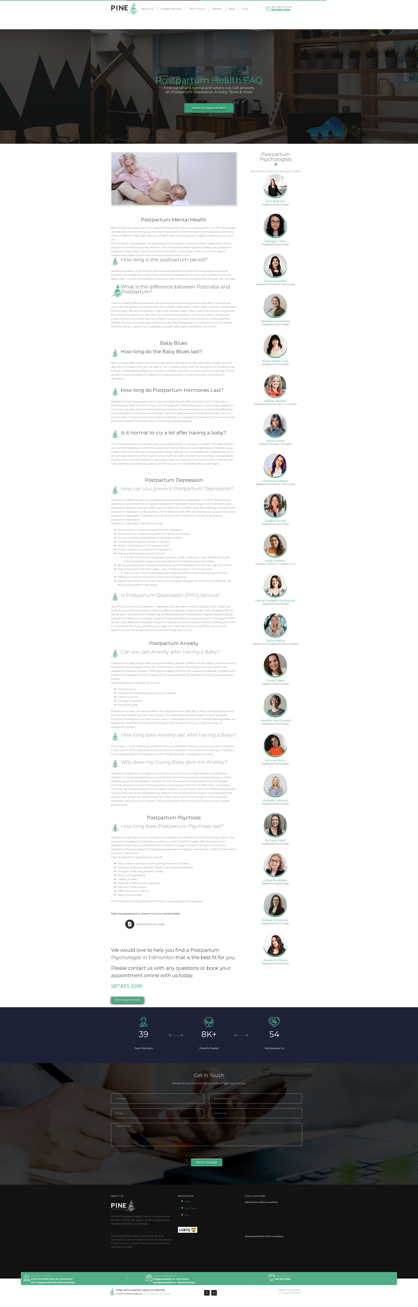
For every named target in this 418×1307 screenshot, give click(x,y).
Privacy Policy (163, 1293)
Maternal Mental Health (150, 924)
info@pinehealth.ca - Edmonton (170, 1279)
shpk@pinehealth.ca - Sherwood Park (173, 1282)
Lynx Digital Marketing (289, 1293)
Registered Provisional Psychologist (275, 284)
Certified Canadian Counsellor (275, 444)
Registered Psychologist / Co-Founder (275, 404)
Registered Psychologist (275, 204)
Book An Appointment (209, 108)
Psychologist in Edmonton (142, 957)
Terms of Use (149, 1293)
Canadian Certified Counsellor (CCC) (275, 564)
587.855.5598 (280, 10)
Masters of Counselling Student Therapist (275, 644)
